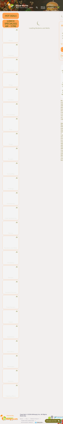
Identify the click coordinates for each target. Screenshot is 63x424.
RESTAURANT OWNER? (27, 422)
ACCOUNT (51, 7)
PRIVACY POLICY (34, 419)
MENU (31, 7)
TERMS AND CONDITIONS (27, 420)
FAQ (27, 419)
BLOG (21, 419)
